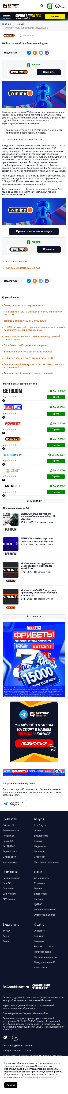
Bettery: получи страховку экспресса (23, 305)
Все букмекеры (11, 830)
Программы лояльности (46, 862)
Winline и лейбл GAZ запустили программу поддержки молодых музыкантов (39, 593)
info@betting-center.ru (21, 1045)
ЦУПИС (38, 904)
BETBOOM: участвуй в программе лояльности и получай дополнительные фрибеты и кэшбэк (34, 328)
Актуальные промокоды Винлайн (23, 268)
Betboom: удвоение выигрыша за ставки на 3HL (29, 358)
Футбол (6, 930)
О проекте (39, 930)
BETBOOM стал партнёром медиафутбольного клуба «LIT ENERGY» (38, 516)
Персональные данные (46, 957)
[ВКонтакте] (29, 53)
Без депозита (41, 835)
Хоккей (6, 936)
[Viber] (47, 53)
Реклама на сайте (43, 946)
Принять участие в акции (34, 231)
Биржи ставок (10, 851)
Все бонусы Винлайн (17, 261)
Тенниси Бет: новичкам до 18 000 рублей (25, 321)
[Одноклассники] (35, 53)
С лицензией (9, 856)
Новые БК (8, 841)
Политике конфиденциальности (39, 1077)
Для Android (9, 888)
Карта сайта (40, 967)
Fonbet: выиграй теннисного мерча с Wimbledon (29, 373)
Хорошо (11, 1085)
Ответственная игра (44, 914)
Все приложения (11, 878)
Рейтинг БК (8, 825)
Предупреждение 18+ (45, 962)
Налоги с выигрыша (44, 909)
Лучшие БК (8, 835)
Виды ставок (40, 893)
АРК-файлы (9, 899)
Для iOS (7, 883)
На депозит (40, 846)
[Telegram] (41, 53)
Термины (38, 888)
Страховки (39, 856)
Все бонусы (40, 825)
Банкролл (39, 899)
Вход (62, 7)
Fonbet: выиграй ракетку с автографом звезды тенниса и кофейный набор (34, 365)
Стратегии (39, 883)
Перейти (55, 397)
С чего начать (41, 878)
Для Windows (10, 893)
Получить (48, 72)
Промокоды (40, 851)
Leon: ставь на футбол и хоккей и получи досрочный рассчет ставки (32, 337)
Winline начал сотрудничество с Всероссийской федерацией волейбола (39, 566)
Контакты (39, 941)
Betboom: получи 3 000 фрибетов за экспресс (28, 351)
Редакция (39, 936)
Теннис (6, 941)
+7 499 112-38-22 (22, 1050)
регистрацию (20, 130)
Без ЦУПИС (9, 846)
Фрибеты (38, 830)
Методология (10, 862)
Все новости (34, 616)
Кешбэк (38, 841)
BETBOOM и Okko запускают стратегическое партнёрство (37, 539)
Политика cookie (42, 951)
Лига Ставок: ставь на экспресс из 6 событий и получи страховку (33, 313)
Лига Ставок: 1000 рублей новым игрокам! (26, 345)
